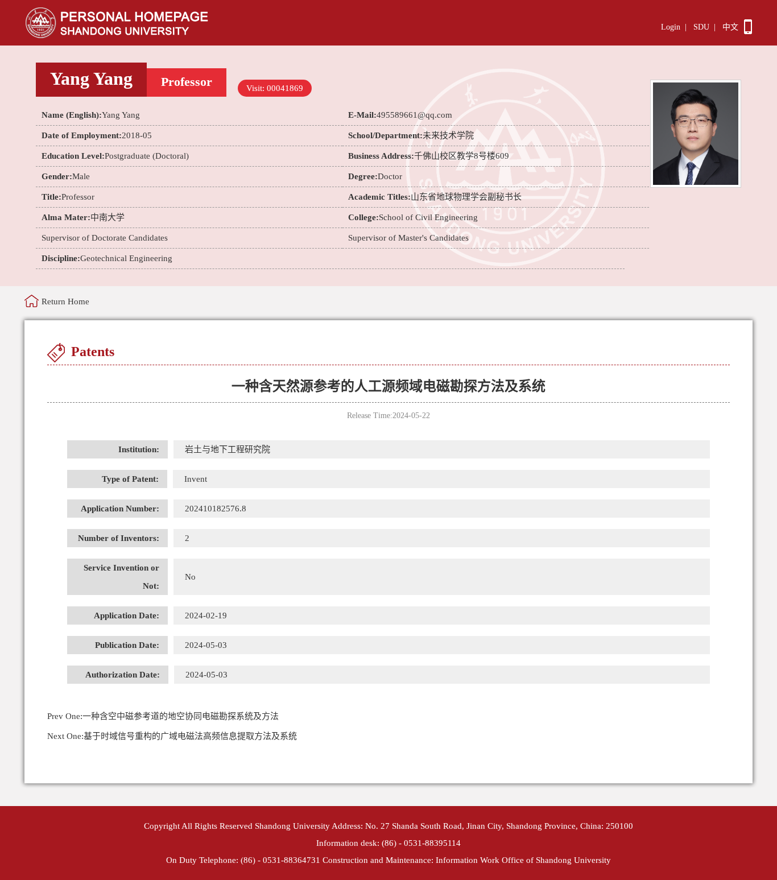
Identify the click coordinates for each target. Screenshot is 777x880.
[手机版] (748, 31)
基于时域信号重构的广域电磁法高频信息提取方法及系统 (172, 736)
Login (670, 27)
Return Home (65, 301)
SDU (701, 27)
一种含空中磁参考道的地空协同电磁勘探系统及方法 (163, 716)
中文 (730, 27)
